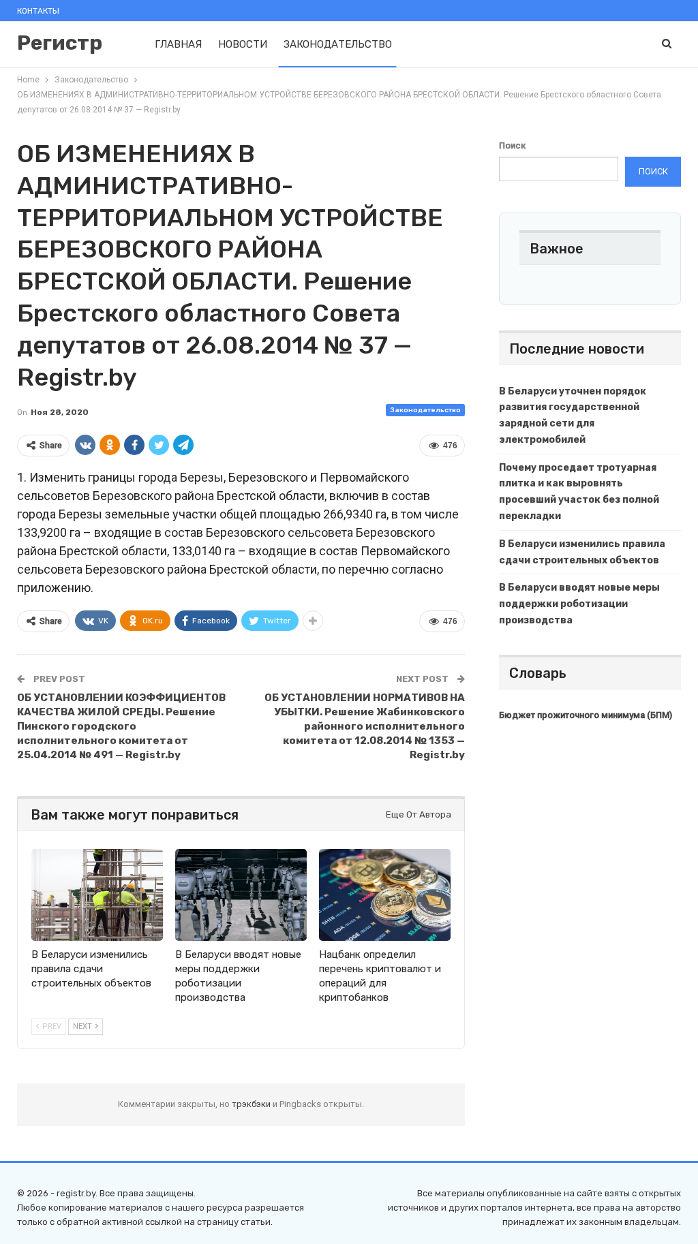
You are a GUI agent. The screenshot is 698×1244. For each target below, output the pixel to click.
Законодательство (338, 44)
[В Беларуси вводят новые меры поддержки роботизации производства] (241, 895)
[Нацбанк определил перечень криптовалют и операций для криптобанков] (385, 895)
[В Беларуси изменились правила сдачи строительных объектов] (97, 895)
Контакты (38, 11)
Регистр (59, 43)
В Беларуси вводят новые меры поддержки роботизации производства (579, 604)
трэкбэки (252, 1104)
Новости (242, 44)
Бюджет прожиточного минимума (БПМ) (585, 715)
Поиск (512, 145)
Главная (178, 44)
